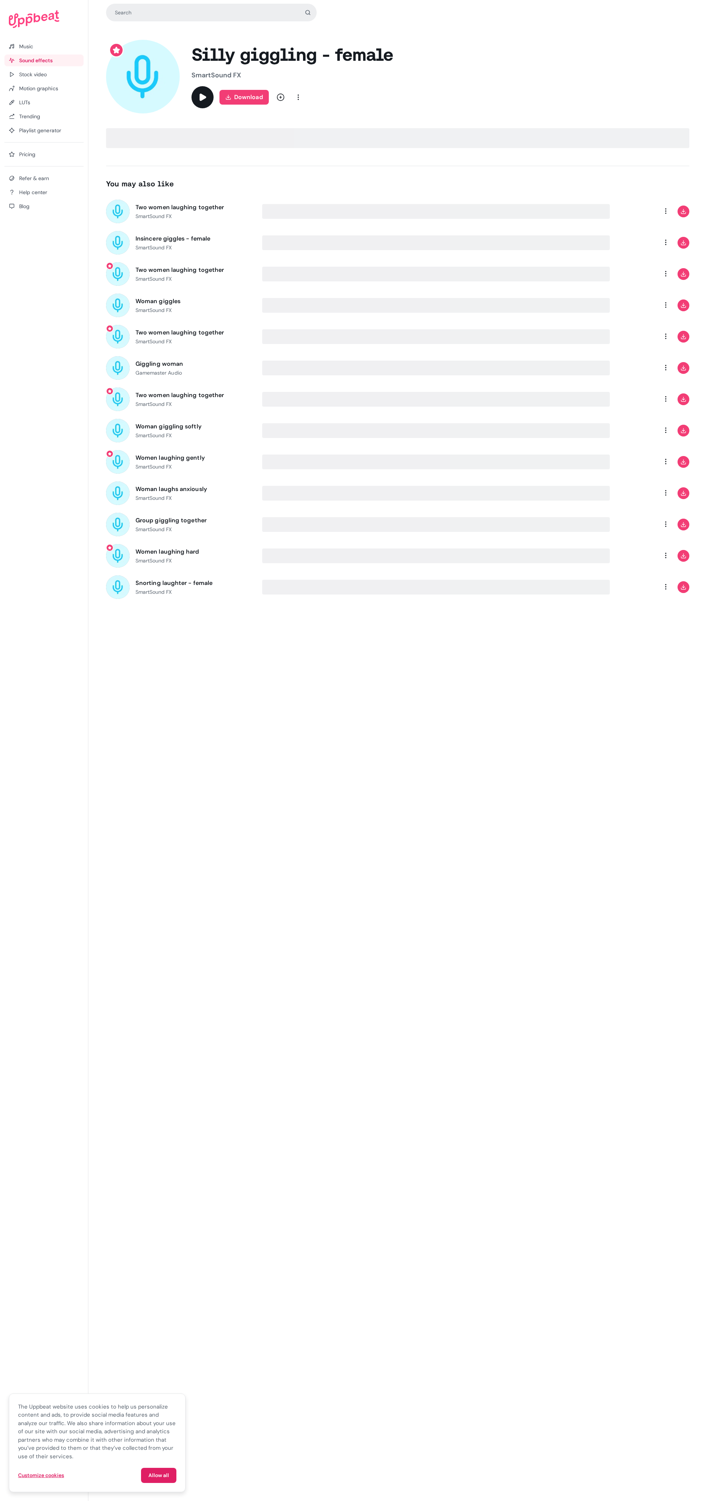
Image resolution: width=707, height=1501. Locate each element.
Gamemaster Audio (159, 372)
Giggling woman (159, 364)
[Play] (202, 97)
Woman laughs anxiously (171, 489)
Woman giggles (158, 301)
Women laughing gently (170, 458)
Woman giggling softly (168, 426)
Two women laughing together (180, 207)
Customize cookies (41, 1475)
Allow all (158, 1475)
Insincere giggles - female (173, 238)
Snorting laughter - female (174, 583)
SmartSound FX (216, 75)
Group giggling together (171, 520)
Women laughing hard (167, 551)
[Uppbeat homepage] (44, 19)
